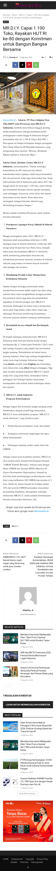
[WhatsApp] (36, 65)
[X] (22, 65)
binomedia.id (9, 120)
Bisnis (14, 15)
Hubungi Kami (37, 862)
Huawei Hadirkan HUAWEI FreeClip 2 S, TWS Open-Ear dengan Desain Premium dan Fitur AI (36, 781)
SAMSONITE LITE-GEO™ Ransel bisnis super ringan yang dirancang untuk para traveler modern (14, 563)
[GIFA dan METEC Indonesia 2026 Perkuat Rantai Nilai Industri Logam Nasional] (10, 656)
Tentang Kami (17, 859)
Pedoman (24, 862)
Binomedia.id (41, 511)
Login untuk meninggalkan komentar (28, 704)
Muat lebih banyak (27, 793)
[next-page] (9, 685)
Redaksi (14, 862)
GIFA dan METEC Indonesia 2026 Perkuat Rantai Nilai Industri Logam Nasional (35, 655)
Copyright (30, 859)
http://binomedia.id (28, 614)
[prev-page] (5, 685)
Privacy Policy (42, 859)
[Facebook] (15, 65)
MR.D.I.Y (15, 526)
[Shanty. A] (5, 57)
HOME (5, 859)
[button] (5, 5)
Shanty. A (13, 57)
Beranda (6, 15)
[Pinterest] (29, 65)
